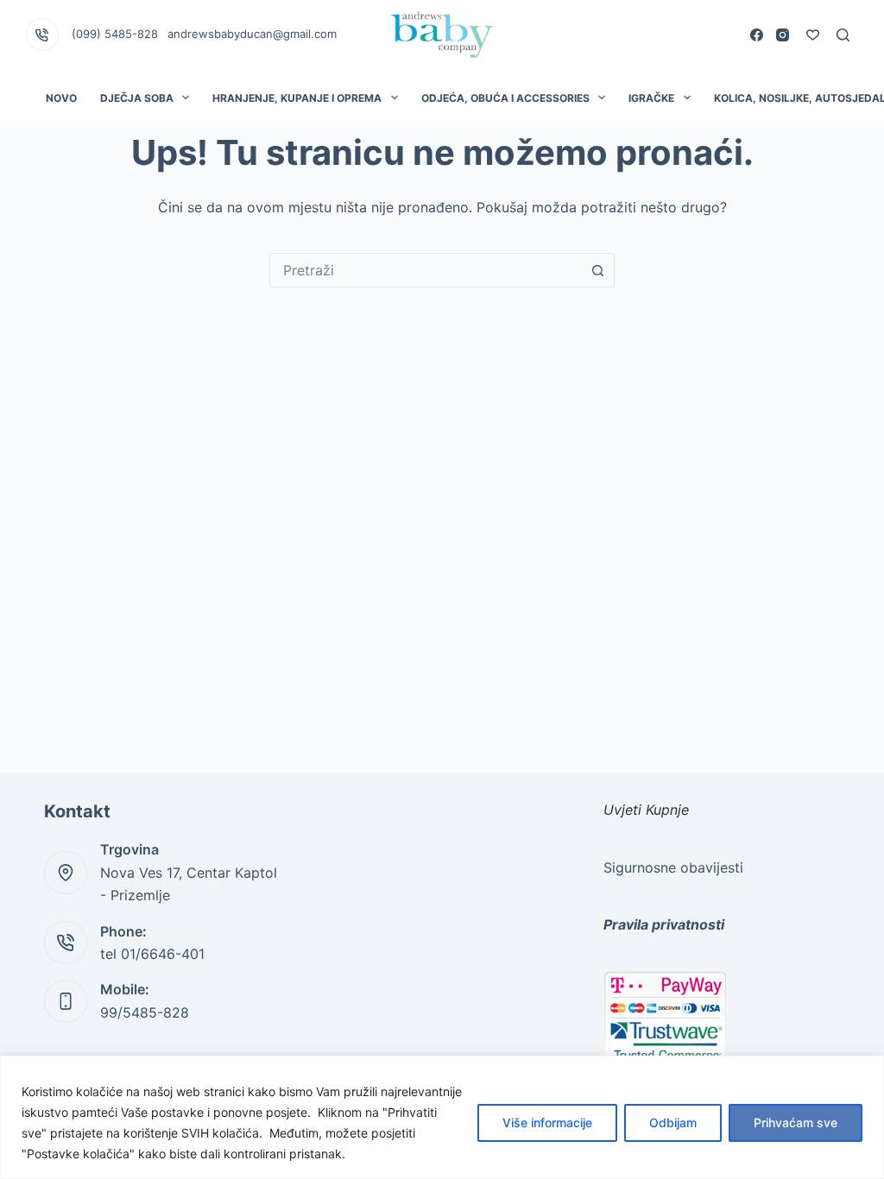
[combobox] (425, 270)
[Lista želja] (812, 34)
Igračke (651, 97)
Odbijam (673, 1122)
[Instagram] (782, 34)
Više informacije (547, 1122)
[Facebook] (756, 34)
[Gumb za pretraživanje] (597, 270)
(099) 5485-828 (115, 34)
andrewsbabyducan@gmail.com (252, 34)
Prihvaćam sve (795, 1122)
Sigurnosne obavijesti (673, 867)
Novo (61, 97)
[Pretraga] (843, 34)
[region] (442, 1117)
